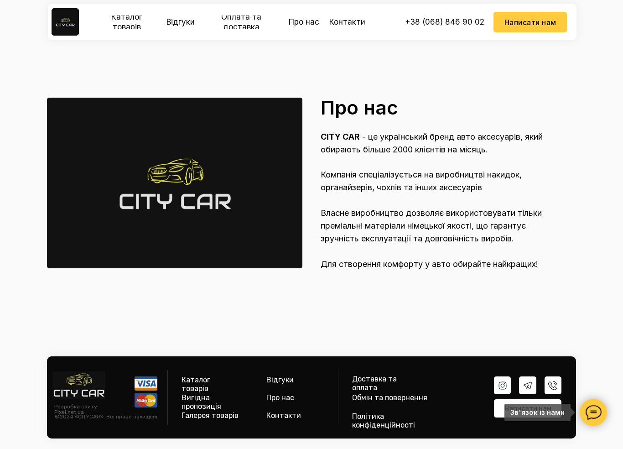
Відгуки (280, 380)
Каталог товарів (196, 384)
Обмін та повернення (389, 397)
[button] (530, 22)
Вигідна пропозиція (201, 402)
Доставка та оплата (374, 383)
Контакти (283, 415)
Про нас (280, 397)
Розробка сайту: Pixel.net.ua (76, 409)
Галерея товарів (210, 415)
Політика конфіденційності (383, 420)
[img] (65, 22)
